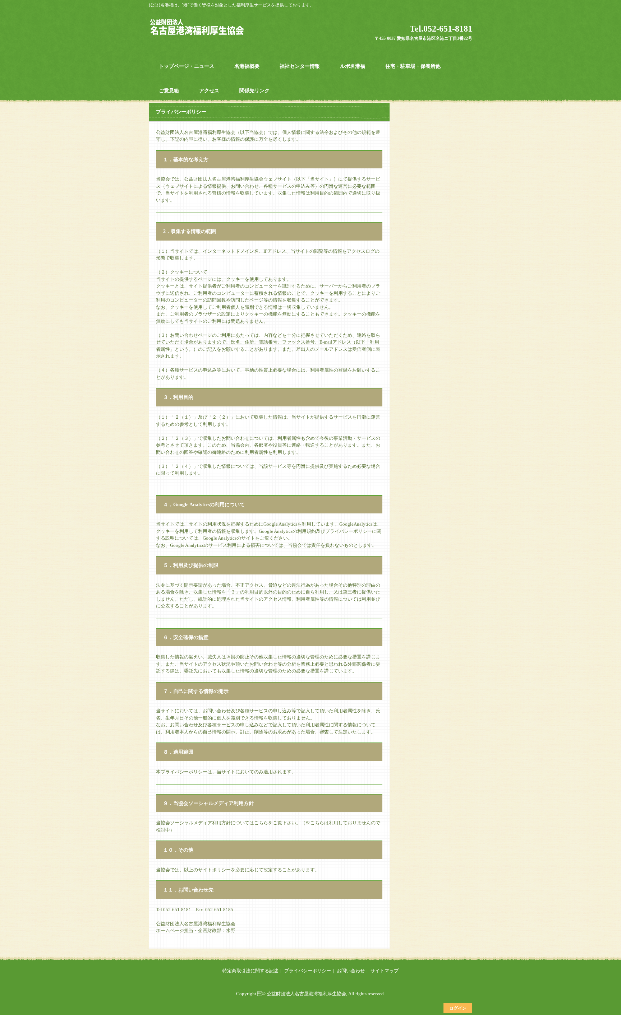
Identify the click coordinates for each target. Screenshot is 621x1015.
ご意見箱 (169, 90)
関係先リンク (254, 90)
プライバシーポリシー (307, 970)
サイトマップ (385, 970)
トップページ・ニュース (186, 66)
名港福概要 (246, 66)
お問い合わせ (351, 970)
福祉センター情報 (300, 66)
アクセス (209, 90)
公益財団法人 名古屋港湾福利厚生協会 (200, 27)
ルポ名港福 (352, 66)
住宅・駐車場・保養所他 (413, 66)
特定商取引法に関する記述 (250, 970)
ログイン (457, 1008)
